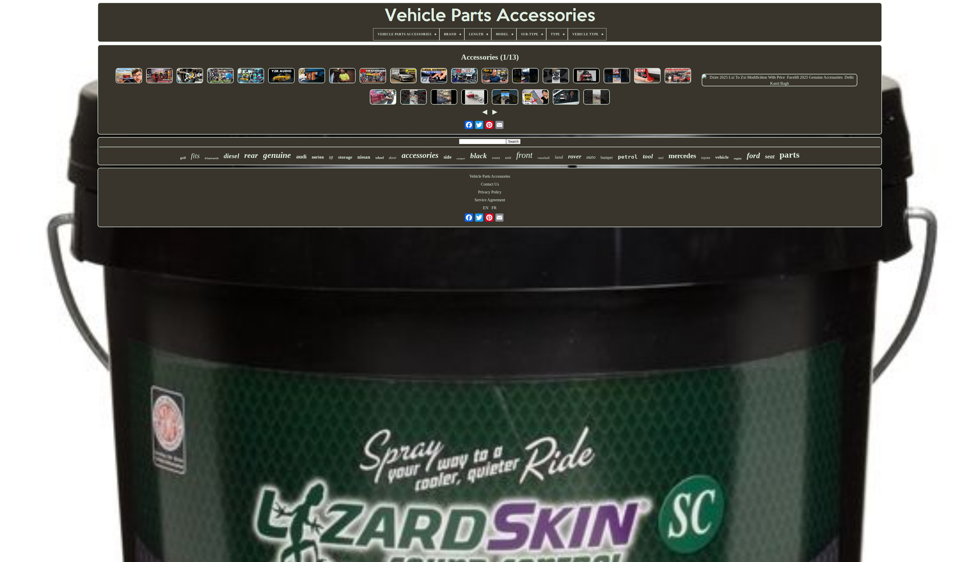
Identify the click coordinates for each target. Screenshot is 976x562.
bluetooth (212, 158)
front (524, 155)
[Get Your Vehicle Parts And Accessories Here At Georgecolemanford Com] (444, 97)
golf (183, 158)
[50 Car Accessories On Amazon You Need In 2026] (373, 76)
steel (660, 158)
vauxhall (544, 158)
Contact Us (490, 184)
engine (738, 158)
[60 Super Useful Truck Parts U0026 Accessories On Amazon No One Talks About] (312, 76)
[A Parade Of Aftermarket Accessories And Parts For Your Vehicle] (159, 76)
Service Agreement (490, 200)
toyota (705, 158)
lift (331, 157)
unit (508, 158)
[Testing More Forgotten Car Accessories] (129, 76)
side (447, 157)
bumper (607, 157)
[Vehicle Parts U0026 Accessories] (525, 76)
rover (574, 156)
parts (790, 155)
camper (460, 158)
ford (753, 155)
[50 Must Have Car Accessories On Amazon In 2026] (464, 76)
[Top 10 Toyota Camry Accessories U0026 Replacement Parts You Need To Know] (403, 76)
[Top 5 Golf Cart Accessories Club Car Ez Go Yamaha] (495, 76)
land (559, 157)
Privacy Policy (489, 192)
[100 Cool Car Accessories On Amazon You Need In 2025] (251, 76)
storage (345, 157)
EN (486, 208)
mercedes (682, 156)
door (392, 158)
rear (251, 155)
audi (301, 156)
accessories (420, 155)
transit (496, 158)
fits (195, 156)
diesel (231, 156)
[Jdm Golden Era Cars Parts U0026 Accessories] (281, 76)
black (478, 156)
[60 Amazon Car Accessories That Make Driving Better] (190, 76)
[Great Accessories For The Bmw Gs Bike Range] (505, 97)
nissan (363, 157)
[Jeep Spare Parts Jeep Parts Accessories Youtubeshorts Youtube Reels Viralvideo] (413, 97)
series (318, 157)
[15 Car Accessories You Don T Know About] (647, 76)
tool (648, 156)
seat (769, 156)
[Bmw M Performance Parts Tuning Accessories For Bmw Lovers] (566, 97)
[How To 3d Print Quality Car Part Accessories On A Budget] (535, 97)
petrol (628, 157)
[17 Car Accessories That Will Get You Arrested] (434, 76)
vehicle (722, 157)
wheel (379, 158)
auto (591, 157)
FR (494, 208)
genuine (277, 155)
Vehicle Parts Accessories (489, 176)
